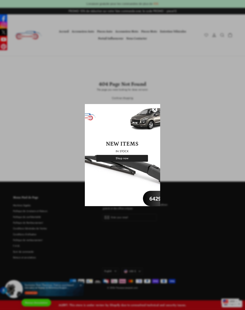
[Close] (154, 109)
